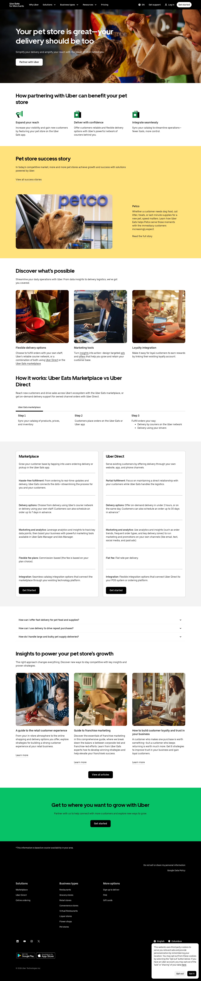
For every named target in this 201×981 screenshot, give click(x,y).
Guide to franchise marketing (92, 730)
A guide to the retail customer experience (41, 730)
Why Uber (34, 5)
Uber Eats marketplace (28, 363)
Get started (184, 5)
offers (82, 356)
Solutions (47, 5)
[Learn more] (42, 699)
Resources (88, 5)
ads (123, 353)
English (161, 941)
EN (143, 5)
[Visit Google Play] (25, 956)
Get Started (29, 590)
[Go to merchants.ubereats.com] (16, 5)
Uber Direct (52, 360)
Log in (171, 5)
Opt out (180, 973)
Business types (67, 5)
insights (84, 353)
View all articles (100, 774)
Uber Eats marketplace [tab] (29, 407)
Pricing (104, 5)
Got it (192, 973)
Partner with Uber (29, 62)
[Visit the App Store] (45, 955)
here (184, 965)
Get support (155, 5)
